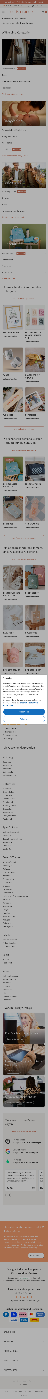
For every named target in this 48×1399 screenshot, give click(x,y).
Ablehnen (24, 719)
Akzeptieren (24, 712)
